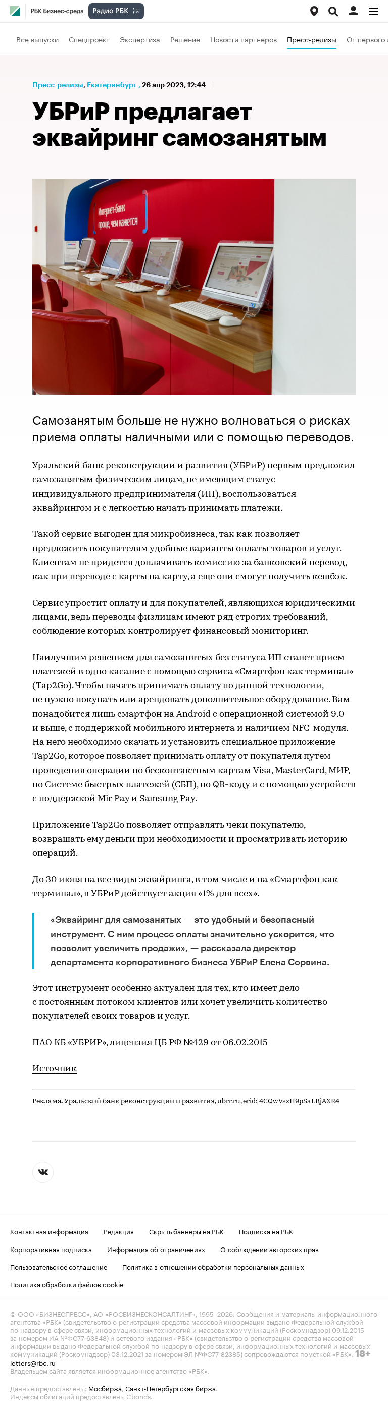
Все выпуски (37, 38)
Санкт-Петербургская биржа (170, 1388)
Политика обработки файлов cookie (67, 1284)
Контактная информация (49, 1231)
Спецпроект (89, 38)
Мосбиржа (105, 1388)
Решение (185, 38)
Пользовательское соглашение (58, 1266)
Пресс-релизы (311, 38)
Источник (54, 1069)
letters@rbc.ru (33, 1362)
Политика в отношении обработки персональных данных (213, 1266)
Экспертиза (140, 38)
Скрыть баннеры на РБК (186, 1231)
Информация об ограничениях (156, 1248)
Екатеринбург (111, 84)
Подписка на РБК (266, 1231)
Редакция (119, 1231)
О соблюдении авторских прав (269, 1248)
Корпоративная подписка (51, 1248)
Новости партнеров (243, 38)
